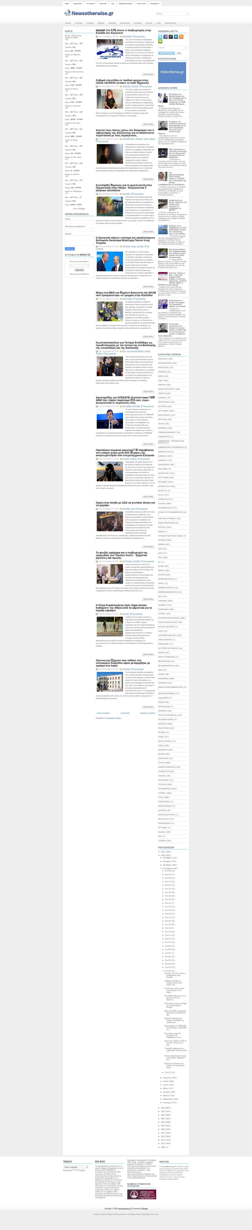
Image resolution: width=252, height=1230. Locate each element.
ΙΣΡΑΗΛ (152, 139)
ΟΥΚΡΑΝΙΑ (162, 683)
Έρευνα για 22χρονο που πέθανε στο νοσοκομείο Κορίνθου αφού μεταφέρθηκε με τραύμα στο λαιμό (123, 663)
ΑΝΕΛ (160, 381)
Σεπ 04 (168, 964)
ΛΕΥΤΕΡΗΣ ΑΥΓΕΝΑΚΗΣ (168, 648)
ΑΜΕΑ (67, 3)
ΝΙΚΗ (160, 670)
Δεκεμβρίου (167, 858)
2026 (163, 852)
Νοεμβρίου (167, 861)
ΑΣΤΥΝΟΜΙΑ (127, 406)
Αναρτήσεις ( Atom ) (113, 718)
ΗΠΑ (160, 557)
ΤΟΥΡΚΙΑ (140, 246)
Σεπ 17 (168, 917)
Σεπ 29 (168, 874)
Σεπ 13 (168, 932)
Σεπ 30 (168, 871)
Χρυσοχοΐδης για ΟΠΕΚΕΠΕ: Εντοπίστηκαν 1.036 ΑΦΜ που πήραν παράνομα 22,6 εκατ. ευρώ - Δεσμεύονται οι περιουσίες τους (125, 400)
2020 (163, 1122)
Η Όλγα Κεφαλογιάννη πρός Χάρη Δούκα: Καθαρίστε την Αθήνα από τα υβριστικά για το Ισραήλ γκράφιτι (124, 607)
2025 (163, 855)
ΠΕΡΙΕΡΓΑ (162, 711)
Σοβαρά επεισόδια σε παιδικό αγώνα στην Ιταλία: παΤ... (173, 983)
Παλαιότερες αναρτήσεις (147, 713)
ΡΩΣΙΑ (133, 246)
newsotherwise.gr (125, 1209)
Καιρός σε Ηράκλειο (72, 55)
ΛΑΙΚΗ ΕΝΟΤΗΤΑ (165, 640)
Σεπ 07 (168, 953)
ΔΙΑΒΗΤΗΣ (162, 460)
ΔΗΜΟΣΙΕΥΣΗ (164, 452)
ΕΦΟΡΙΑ (161, 545)
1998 (163, 1147)
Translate (81, 1170)
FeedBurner (84, 274)
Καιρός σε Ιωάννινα (72, 106)
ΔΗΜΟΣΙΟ (162, 456)
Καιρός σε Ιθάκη (71, 140)
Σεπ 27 (168, 882)
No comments (140, 36)
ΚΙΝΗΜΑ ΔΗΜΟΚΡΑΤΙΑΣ (168, 592)
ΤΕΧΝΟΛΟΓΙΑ (164, 771)
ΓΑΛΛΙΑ (161, 424)
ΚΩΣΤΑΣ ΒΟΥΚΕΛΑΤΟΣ (168, 622)
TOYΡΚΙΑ (162, 841)
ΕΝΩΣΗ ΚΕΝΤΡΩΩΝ (166, 523)
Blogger (82, 209)
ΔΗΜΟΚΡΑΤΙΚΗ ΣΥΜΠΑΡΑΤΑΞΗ (171, 447)
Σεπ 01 (168, 1072)
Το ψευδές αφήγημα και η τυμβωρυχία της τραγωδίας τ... (175, 1050)
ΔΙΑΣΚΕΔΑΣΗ (77, 3)
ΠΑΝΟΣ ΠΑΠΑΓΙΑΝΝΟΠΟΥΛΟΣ (170, 687)
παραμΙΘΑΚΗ (163, 698)
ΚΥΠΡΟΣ (162, 614)
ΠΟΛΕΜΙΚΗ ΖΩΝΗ (165, 720)
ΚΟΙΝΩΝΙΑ (112, 23)
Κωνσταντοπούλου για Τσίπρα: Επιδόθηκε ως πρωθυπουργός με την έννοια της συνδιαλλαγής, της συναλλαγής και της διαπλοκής (126, 345)
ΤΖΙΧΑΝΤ (162, 776)
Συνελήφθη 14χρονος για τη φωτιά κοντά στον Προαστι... (175, 998)
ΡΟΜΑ (161, 737)
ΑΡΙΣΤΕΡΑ (139, 139)
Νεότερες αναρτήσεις (103, 713)
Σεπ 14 (168, 928)
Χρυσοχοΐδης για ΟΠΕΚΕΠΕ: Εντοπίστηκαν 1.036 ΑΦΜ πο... (175, 1028)
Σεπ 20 (168, 907)
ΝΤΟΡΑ (161, 674)
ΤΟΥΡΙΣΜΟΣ (163, 780)
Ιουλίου (166, 1081)
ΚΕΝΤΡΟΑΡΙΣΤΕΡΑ (166, 579)
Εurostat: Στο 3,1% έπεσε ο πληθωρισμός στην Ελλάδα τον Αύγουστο (123, 31)
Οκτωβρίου (167, 865)
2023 (163, 1111)
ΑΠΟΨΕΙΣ (162, 398)
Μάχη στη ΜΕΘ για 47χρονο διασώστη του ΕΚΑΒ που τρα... (175, 1013)
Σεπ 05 (168, 960)
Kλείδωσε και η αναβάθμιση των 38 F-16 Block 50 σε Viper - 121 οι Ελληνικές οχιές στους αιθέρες (178, 230)
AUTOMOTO (91, 3)
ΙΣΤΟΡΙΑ (161, 575)
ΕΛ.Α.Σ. (161, 495)
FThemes (104, 1214)
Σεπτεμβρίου (168, 868)
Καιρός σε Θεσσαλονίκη (74, 72)
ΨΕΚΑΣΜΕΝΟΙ (164, 823)
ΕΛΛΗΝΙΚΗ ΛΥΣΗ (165, 508)
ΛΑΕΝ (160, 631)
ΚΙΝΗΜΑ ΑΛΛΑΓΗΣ (166, 588)
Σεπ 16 (168, 921)
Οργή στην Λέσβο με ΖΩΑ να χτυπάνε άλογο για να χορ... (175, 1043)
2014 (163, 1144)
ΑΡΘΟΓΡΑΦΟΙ (164, 402)
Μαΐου (165, 1088)
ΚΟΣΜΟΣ (101, 23)
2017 (163, 1133)
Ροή (178, 53)
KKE (160, 836)
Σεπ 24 (168, 892)
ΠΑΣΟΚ (161, 702)
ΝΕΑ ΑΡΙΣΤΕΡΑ (164, 661)
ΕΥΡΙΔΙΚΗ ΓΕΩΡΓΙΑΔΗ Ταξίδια (170, 536)
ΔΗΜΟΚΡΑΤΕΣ (164, 437)
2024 (163, 1108)
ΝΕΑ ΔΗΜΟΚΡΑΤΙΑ (166, 666)
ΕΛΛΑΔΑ (149, 23)
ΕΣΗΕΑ (161, 532)
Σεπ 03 (168, 967)
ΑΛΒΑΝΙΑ (162, 372)
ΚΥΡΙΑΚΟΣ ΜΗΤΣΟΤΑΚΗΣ (169, 618)
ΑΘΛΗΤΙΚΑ (103, 3)
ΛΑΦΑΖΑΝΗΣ (163, 644)
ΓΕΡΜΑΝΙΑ (162, 428)
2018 (163, 1129)
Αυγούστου (167, 1078)
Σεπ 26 (168, 885)
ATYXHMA (162, 828)
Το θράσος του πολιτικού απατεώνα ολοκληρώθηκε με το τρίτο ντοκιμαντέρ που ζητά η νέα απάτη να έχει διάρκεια (172, 128)
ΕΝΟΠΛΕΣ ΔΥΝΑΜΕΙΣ (167, 519)
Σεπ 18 (168, 914)
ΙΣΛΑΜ (146, 139)
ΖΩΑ (112, 3)
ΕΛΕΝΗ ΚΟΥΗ (164, 499)
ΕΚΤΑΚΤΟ (162, 491)
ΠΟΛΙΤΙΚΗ (79, 23)
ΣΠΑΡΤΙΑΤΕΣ (163, 758)
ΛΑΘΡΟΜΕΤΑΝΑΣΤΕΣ (167, 635)
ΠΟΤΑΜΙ (161, 733)
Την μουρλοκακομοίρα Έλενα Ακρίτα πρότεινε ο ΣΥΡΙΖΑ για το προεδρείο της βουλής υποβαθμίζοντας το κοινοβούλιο (172, 179)
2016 (163, 1136)
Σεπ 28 (168, 878)
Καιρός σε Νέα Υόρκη (73, 157)
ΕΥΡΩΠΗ (90, 23)
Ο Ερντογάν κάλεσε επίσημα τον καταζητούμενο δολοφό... (175, 1005)
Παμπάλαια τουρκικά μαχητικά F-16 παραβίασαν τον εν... (173, 1035)
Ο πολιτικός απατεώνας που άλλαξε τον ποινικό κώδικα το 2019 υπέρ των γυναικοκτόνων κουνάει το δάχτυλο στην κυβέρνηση (172, 330)
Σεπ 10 (168, 942)
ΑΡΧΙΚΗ (68, 23)
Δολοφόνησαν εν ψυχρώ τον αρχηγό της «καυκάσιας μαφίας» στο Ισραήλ (177, 303)
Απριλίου (166, 1092)
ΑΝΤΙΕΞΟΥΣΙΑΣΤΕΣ (166, 389)
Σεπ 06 (168, 957)
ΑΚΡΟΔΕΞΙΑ (163, 368)
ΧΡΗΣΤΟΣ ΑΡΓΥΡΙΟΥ (167, 815)
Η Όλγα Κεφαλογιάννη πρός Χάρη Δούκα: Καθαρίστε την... (175, 1058)
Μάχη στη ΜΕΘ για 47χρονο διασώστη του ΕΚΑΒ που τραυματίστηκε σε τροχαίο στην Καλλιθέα (126, 293)
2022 (163, 1115)
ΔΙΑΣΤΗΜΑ (162, 469)
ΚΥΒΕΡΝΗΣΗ (163, 609)
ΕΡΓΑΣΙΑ (162, 527)
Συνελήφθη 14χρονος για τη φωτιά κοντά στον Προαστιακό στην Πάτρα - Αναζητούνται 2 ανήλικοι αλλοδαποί (124, 187)
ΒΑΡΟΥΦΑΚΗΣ (164, 415)
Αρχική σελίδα (125, 713)
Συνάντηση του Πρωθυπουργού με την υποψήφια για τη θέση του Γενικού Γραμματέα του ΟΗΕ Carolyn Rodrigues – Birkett (172, 100)
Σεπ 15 (168, 924)
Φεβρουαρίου (168, 1099)
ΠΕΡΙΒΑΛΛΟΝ (164, 707)
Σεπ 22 (168, 899)
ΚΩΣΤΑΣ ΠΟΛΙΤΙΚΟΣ (166, 627)
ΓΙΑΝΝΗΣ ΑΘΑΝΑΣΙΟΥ (167, 432)
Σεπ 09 (168, 946)
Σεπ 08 (168, 949)
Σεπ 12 (168, 935)
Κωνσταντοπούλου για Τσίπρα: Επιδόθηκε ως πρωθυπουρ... (174, 1020)
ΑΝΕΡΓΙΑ (162, 385)
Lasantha (123, 1214)
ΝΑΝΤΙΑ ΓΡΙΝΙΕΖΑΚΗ (166, 657)
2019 (163, 1126)
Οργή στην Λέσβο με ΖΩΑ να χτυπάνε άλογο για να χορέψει (125, 503)
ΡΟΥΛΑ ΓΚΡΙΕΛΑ (165, 741)
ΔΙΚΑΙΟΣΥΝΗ (125, 23)
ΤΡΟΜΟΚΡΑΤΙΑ (164, 789)
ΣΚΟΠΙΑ (161, 754)
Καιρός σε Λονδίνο (72, 174)
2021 (163, 1119)
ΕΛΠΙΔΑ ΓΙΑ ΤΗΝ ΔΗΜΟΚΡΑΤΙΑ (170, 512)
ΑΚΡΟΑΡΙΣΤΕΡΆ (128, 139)
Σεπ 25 (168, 889)
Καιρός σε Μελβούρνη (73, 191)
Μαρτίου (166, 1096)
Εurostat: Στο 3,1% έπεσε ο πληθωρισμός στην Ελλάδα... (174, 975)
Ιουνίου (166, 1085)
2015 (163, 1140)
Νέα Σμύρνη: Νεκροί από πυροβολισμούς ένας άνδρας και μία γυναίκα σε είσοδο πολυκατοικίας (177, 253)
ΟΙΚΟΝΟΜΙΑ (127, 36)
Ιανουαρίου (167, 1103)
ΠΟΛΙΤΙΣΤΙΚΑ (141, 3)
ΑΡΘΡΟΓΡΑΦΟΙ (170, 23)
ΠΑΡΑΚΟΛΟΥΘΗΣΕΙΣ (167, 694)
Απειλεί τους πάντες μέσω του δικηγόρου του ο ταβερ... (174, 990)
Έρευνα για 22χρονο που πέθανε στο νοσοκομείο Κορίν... (174, 1065)
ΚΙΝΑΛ (161, 583)
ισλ (159, 562)
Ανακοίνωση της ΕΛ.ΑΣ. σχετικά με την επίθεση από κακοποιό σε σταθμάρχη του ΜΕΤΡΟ (178, 205)
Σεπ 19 (168, 910)
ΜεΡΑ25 (161, 653)
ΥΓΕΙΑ (158, 23)
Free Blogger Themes (134, 1214)
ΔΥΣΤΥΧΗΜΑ (127, 299)
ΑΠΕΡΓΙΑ (162, 393)
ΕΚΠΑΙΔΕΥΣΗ (154, 3)
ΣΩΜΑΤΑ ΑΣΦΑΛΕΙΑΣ (125, 3)
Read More (148, 74)
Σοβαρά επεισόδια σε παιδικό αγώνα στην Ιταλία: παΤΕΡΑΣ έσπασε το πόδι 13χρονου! (122, 81)
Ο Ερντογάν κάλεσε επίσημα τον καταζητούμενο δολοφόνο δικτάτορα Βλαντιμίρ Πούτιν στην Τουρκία (125, 240)
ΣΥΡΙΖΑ (147, 351)
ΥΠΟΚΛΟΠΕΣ (163, 802)
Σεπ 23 (168, 896)
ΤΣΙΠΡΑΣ (99, 354)
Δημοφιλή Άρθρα (166, 53)
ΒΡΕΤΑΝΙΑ (162, 419)
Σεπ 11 (168, 939)
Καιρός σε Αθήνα (71, 38)
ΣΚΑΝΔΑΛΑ (163, 750)
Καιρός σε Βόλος (71, 89)
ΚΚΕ (160, 596)
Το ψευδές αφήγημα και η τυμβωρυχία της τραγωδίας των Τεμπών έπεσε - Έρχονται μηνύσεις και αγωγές (121, 555)
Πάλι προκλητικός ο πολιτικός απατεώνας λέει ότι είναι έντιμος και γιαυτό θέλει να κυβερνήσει (178, 153)
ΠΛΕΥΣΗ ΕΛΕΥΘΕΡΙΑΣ (135, 351)
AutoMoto (162, 832)
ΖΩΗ (124, 351)
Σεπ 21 (168, 903)
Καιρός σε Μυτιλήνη (72, 123)
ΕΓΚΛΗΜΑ (137, 23)
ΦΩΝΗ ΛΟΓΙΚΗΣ (164, 806)
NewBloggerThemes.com (150, 1214)
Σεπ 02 (168, 971)
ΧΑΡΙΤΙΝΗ (162, 810)
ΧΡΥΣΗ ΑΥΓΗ (163, 819)
